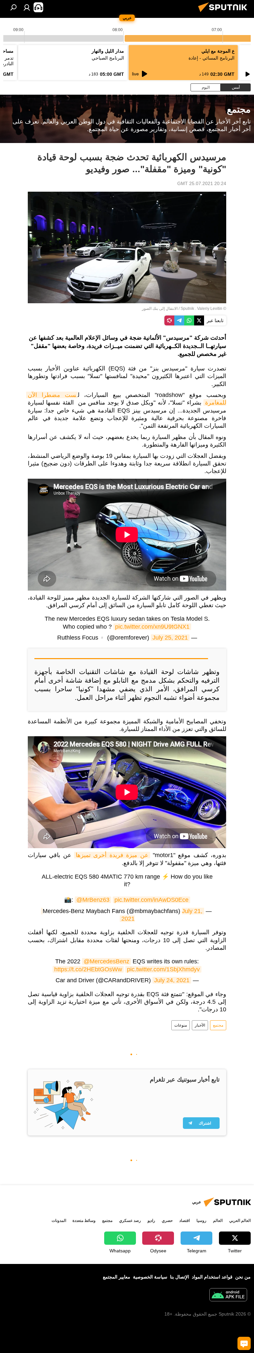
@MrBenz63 (92, 899)
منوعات (180, 1025)
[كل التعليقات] (244, 1343)
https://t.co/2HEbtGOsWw (88, 969)
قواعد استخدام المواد (212, 1277)
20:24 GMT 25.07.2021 (201, 183)
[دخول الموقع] (26, 7)
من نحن (243, 1277)
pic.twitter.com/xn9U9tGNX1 (152, 626)
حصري (167, 1220)
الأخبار (200, 1025)
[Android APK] (228, 1295)
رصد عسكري (130, 1220)
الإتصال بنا (179, 1277)
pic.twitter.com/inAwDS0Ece (151, 899)
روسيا (201, 1220)
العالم (218, 1220)
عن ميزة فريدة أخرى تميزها (112, 855)
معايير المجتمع (116, 1277)
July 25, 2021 (170, 637)
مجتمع (218, 1025)
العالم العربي (240, 1220)
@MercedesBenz (106, 961)
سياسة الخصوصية (150, 1277)
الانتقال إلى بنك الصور (160, 308)
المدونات (59, 1220)
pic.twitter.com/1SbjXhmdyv (163, 969)
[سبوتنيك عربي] (224, 13)
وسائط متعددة (84, 1220)
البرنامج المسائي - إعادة (211, 58)
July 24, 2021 (172, 980)
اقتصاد (184, 1220)
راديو (151, 1220)
